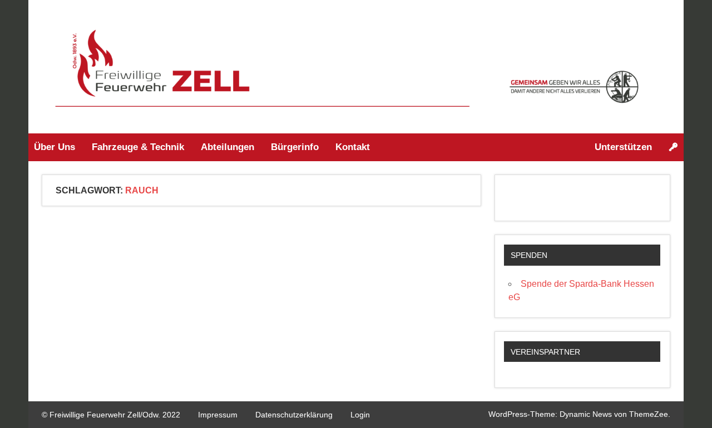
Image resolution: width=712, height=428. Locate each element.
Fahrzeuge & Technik (138, 147)
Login (360, 415)
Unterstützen (623, 147)
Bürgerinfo (295, 147)
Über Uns (54, 147)
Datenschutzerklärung (294, 415)
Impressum (218, 415)
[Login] (673, 147)
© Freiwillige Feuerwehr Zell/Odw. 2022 (111, 415)
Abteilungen (227, 147)
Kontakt (352, 147)
